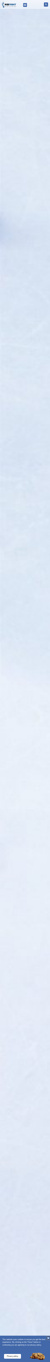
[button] (25, 5)
